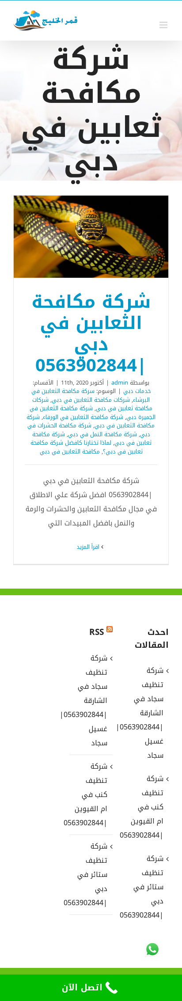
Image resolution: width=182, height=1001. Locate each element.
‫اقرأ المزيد (88, 546)
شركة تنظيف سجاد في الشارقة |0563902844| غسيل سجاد (90, 700)
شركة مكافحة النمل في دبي (102, 434)
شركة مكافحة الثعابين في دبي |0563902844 (103, 236)
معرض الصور (79, 236)
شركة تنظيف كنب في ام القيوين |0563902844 (90, 794)
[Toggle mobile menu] (164, 25)
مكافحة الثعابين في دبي (70, 451)
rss (96, 632)
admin (119, 382)
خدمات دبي (137, 391)
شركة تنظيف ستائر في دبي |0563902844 (90, 874)
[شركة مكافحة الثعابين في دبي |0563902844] (91, 237)
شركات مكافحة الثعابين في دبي (91, 399)
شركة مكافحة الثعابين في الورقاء (83, 417)
